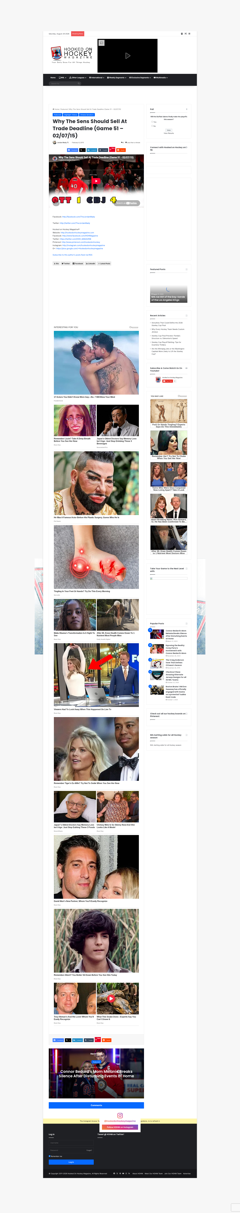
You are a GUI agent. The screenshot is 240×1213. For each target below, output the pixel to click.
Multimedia (161, 77)
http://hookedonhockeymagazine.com (77, 232)
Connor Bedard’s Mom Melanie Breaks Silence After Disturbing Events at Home (96, 1074)
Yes (155, 122)
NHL (62, 77)
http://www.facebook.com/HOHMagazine (80, 236)
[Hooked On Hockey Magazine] (71, 53)
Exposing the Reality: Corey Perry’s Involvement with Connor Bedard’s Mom (176, 649)
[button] (127, 55)
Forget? (89, 1150)
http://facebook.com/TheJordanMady (78, 217)
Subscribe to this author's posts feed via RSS (72, 255)
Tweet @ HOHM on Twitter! (111, 1134)
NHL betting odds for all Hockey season (165, 745)
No (155, 126)
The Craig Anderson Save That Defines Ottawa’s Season (175, 662)
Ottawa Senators (87, 115)
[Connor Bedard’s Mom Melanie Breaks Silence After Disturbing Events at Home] (157, 634)
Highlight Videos (70, 115)
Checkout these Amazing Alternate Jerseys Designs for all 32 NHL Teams (176, 676)
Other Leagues (78, 77)
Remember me (56, 1156)
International (96, 77)
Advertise (187, 1174)
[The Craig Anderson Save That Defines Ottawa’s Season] (157, 664)
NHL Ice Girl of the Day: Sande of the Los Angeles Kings (168, 298)
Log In (71, 1162)
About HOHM (137, 1174)
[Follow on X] (68, 142)
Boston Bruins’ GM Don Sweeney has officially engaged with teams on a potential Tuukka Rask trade (176, 691)
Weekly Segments (116, 77)
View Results (169, 133)
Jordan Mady (62, 142)
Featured (64, 109)
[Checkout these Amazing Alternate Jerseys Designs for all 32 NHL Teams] (157, 675)
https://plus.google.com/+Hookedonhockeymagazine (79, 248)
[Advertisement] (120, 94)
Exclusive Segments (140, 77)
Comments (96, 1105)
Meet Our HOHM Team (154, 1174)
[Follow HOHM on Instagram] (120, 1117)
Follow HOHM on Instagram (120, 1127)
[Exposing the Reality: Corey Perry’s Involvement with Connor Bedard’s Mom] (157, 648)
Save (113, 148)
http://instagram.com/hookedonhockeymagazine (83, 245)
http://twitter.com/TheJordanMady (75, 223)
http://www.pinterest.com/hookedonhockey (81, 242)
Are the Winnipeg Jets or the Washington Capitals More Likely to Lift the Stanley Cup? (168, 351)
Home (53, 77)
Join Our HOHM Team (172, 1174)
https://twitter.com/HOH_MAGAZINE (75, 239)
